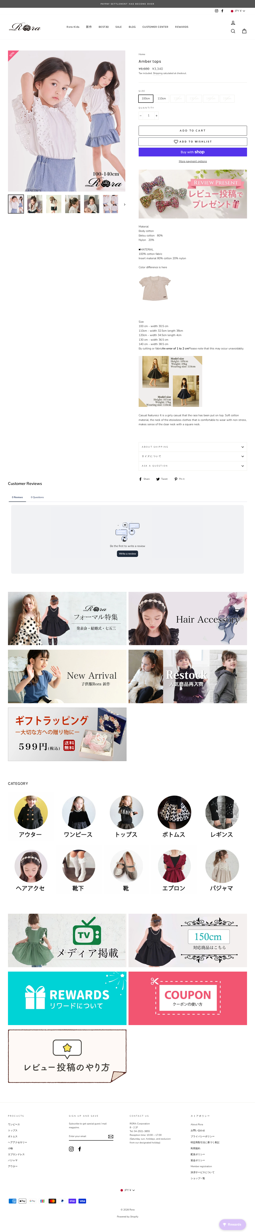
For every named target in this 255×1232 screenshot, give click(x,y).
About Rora (197, 1124)
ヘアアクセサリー (17, 1142)
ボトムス (13, 1136)
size (142, 91)
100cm (146, 98)
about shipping (155, 446)
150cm (227, 98)
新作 (89, 27)
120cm (178, 98)
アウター (13, 1166)
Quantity (146, 107)
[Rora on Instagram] (71, 1149)
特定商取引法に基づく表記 (205, 1142)
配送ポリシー (198, 1154)
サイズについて (152, 456)
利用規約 (195, 1148)
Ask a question (155, 465)
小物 (10, 1148)
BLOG (132, 27)
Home (142, 54)
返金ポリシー (198, 1160)
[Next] (122, 204)
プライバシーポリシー (203, 1136)
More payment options (193, 161)
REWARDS (181, 27)
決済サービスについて (203, 1172)
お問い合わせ (198, 1130)
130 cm (194, 98)
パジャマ (13, 1160)
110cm (162, 98)
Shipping (158, 73)
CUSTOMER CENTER (155, 27)
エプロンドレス (16, 1154)
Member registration (201, 1166)
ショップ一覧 (198, 1178)
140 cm (210, 98)
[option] (127, 4)
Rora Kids (73, 27)
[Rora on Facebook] (79, 1149)
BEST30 (104, 27)
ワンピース (14, 1124)
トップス (13, 1130)
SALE (118, 27)
